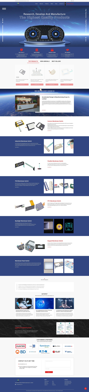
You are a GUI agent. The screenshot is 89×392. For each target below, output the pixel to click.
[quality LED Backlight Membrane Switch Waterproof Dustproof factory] (48, 226)
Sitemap (53, 383)
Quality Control (46, 383)
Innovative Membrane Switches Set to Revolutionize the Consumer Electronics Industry (23, 311)
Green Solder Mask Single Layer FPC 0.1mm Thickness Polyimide (57, 205)
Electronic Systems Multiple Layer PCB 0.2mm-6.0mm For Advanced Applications (27, 183)
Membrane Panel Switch (22, 261)
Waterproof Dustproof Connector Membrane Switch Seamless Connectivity (31, 284)
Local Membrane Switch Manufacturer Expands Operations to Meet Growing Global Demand (64, 311)
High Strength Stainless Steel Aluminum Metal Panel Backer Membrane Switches (27, 265)
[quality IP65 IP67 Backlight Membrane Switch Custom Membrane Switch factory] (69, 226)
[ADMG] (27, 103)
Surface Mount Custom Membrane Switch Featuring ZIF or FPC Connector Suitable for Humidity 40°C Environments (22, 80)
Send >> (49, 372)
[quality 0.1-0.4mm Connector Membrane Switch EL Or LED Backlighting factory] (19, 166)
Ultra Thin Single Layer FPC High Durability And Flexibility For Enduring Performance (60, 203)
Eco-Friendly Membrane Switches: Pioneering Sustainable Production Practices (44, 311)
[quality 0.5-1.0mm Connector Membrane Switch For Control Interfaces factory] (40, 166)
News (53, 381)
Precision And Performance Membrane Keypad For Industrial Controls (58, 245)
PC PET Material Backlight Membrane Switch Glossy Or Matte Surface (25, 224)
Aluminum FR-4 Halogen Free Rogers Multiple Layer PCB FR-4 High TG (25, 185)
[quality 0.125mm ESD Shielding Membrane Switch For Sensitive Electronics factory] (69, 146)
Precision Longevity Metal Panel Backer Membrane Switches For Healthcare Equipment (28, 264)
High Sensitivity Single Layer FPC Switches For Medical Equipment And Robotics (59, 204)
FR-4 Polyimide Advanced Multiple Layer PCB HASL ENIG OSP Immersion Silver (26, 184)
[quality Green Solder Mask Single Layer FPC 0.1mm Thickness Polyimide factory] (40, 206)
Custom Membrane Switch (55, 121)
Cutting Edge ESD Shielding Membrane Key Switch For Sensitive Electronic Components (28, 144)
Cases (53, 382)
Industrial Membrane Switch (23, 141)
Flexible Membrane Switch (55, 161)
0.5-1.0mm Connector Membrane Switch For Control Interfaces (57, 165)
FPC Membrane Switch (54, 201)
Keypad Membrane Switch (55, 241)
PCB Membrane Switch (22, 181)
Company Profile (46, 381)
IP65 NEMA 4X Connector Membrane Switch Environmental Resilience (30, 286)
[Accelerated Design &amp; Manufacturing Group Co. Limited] (18, 3)
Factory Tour (46, 382)
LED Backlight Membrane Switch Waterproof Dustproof (23, 223)
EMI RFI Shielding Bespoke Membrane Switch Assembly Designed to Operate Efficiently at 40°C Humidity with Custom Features (37, 80)
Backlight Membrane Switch (23, 221)
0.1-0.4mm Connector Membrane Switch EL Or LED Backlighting (57, 163)
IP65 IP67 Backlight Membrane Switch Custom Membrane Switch (24, 225)
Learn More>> (44, 110)
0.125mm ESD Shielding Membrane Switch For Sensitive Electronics (25, 145)
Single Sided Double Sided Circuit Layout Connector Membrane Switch (58, 164)
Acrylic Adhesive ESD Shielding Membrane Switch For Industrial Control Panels (26, 143)
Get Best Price (22, 84)
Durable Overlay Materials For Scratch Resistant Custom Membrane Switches (59, 244)
